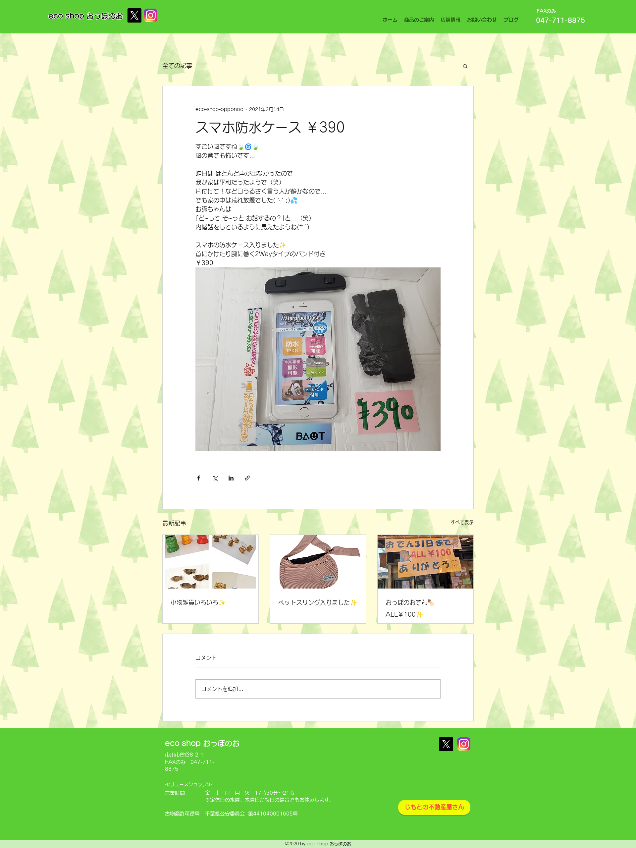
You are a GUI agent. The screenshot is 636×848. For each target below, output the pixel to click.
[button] (465, 66)
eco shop (67, 16)
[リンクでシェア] (247, 478)
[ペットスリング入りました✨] (318, 562)
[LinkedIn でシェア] (231, 478)
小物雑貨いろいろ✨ (198, 602)
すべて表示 (462, 522)
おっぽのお (104, 16)
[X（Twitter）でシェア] (215, 478)
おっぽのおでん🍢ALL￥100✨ (410, 608)
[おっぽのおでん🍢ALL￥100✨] (425, 562)
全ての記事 (177, 66)
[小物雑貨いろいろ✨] (210, 562)
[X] (134, 15)
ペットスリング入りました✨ (317, 602)
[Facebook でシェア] (198, 478)
